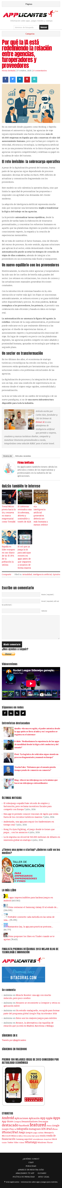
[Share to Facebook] (5, 81)
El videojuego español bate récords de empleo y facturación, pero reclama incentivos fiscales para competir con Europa (27, 806)
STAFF (31, 1162)
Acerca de (7, 456)
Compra (17, 1121)
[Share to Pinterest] (27, 81)
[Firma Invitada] (9, 473)
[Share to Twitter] (13, 81)
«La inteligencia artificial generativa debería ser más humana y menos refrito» (41, 515)
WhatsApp (31, 1142)
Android (8, 1117)
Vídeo (16, 1142)
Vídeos (21, 1142)
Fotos (49, 1125)
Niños (20, 1136)
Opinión (56, 574)
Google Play (8, 1128)
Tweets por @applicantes (14, 1040)
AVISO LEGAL (43, 1176)
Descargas (43, 1121)
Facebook (24, 1125)
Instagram (35, 1129)
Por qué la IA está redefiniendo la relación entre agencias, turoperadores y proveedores (27, 54)
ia (15, 1129)
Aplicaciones (21, 1118)
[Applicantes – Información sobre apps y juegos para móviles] (31, 16)
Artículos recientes (23, 456)
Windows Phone (45, 1142)
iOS (43, 1129)
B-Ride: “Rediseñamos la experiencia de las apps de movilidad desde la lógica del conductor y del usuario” (36, 744)
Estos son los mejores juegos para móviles (36, 1018)
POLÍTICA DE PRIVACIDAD (24, 1176)
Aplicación (34, 1118)
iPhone (55, 1129)
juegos (29, 1132)
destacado (10, 1125)
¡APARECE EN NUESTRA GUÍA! (31, 1169)
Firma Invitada (8, 70)
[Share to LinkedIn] (20, 81)
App (42, 1118)
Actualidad (27, 574)
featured (38, 1124)
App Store (7, 1121)
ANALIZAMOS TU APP (25, 1173)
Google (55, 1125)
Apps (56, 1118)
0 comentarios (40, 70)
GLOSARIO (42, 1173)
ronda (43, 1135)
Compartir (6, 574)
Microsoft (6, 1135)
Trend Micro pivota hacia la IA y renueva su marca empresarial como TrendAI (9, 514)
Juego (21, 1132)
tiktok (54, 1139)
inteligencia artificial (42, 574)
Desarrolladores (29, 1121)
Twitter (10, 1142)
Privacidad (28, 1136)
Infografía (22, 1129)
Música (14, 1135)
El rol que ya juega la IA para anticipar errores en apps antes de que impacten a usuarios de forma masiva (24, 557)
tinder (4, 1142)
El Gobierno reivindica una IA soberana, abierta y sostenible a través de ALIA (25, 514)
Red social (35, 1136)
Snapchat (47, 1139)
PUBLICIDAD (31, 1166)
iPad (49, 1129)
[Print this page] (34, 81)
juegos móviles (38, 1133)
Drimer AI (40, 422)
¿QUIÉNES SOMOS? (30, 1158)
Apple (49, 1118)
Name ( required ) (47, 594)
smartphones (38, 1139)
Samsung (20, 1139)
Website (44, 611)
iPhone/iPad (10, 1132)
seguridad (28, 1139)
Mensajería (49, 1132)
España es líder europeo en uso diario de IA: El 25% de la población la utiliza (8, 555)
